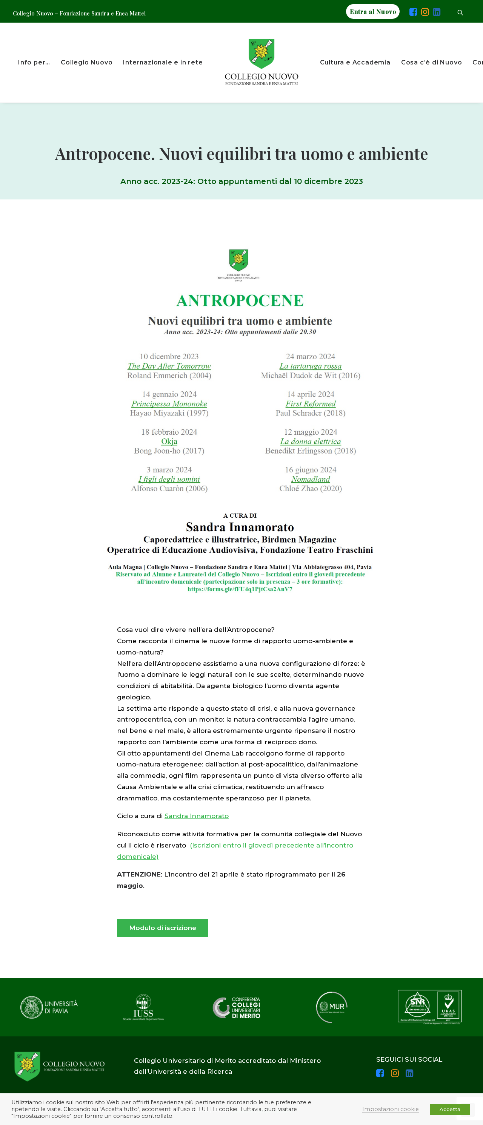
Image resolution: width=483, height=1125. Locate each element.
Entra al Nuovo (373, 11)
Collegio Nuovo (86, 62)
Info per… (34, 62)
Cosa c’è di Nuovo (431, 62)
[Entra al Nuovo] (404, 13)
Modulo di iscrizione (162, 928)
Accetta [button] (450, 1109)
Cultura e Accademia (355, 62)
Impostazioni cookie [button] (390, 1109)
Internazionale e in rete (163, 62)
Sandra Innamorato (197, 816)
